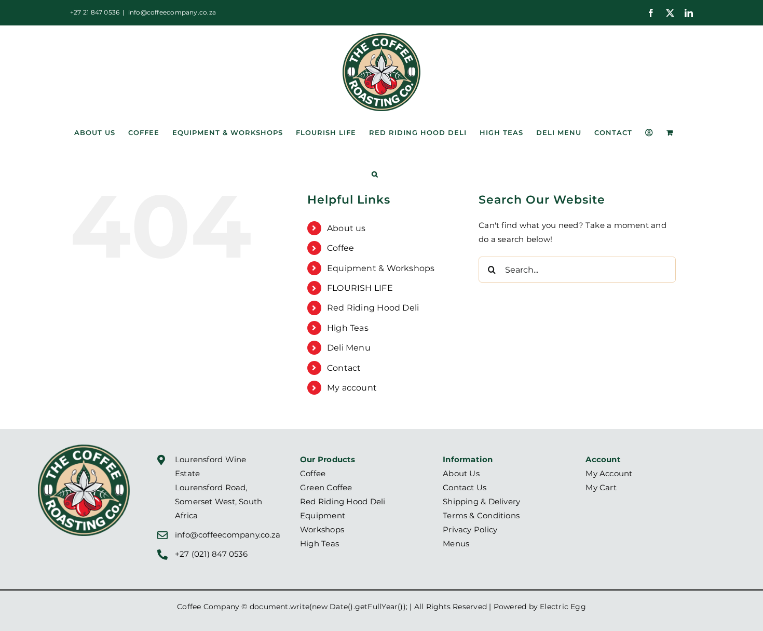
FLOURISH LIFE (360, 288)
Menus (456, 543)
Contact (344, 368)
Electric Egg (563, 606)
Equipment (322, 515)
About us (346, 228)
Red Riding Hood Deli (373, 308)
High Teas (348, 328)
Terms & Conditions (481, 515)
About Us (461, 473)
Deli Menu (349, 348)
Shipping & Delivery (481, 501)
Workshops (322, 529)
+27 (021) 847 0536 (211, 554)
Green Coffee (326, 487)
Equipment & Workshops (381, 268)
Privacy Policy (470, 529)
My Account (608, 473)
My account (352, 388)
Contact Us (464, 487)
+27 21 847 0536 (94, 12)
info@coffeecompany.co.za (172, 12)
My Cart (601, 487)
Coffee (340, 248)
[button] (375, 174)
